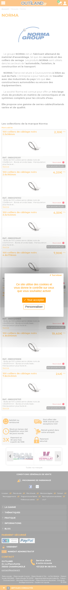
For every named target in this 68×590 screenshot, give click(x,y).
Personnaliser (34, 306)
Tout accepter (35, 300)
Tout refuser (56, 275)
